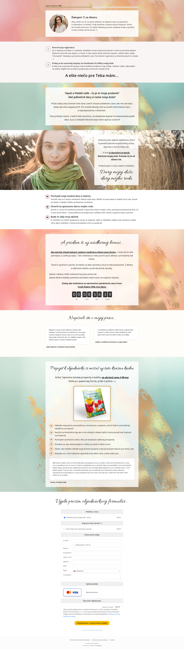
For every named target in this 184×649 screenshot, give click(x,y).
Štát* (65, 570)
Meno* (65, 548)
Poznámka (67, 575)
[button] (72, 592)
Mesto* (66, 562)
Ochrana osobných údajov (100, 640)
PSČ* (65, 566)
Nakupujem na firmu (83, 545)
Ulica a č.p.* (67, 557)
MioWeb (99, 645)
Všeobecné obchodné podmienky (80, 640)
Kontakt (112, 640)
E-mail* (66, 540)
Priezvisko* (67, 553)
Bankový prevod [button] (92, 592)
